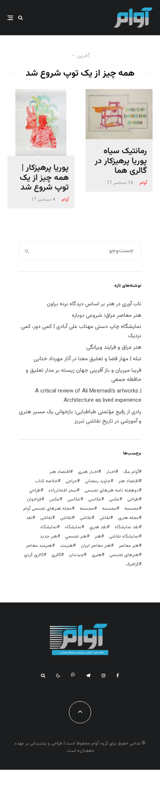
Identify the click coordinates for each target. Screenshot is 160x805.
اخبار (110, 472)
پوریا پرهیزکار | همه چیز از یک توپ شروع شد (44, 178)
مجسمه (131, 508)
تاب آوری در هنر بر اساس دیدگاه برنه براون (94, 304)
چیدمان (76, 555)
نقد (29, 518)
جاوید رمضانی (98, 481)
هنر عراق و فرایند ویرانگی (113, 347)
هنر (98, 536)
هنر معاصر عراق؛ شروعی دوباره (106, 315)
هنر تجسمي (76, 536)
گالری (56, 555)
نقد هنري (98, 527)
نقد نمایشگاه (127, 527)
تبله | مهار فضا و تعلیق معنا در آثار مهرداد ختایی (87, 359)
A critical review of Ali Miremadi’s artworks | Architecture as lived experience (88, 396)
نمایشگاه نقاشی (124, 536)
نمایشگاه (48, 527)
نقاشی (86, 518)
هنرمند (66, 545)
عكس (114, 499)
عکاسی (94, 499)
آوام (143, 183)
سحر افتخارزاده (62, 490)
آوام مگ (131, 472)
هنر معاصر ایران (96, 545)
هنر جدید (48, 536)
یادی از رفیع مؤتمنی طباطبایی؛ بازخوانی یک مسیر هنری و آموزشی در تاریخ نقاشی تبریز (80, 417)
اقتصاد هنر (59, 472)
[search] (27, 251)
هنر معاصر (129, 545)
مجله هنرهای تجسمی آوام (47, 508)
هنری (97, 555)
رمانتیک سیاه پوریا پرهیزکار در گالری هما (121, 161)
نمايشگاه (73, 527)
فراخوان (34, 499)
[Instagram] (103, 675)
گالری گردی (34, 555)
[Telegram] (88, 675)
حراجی (71, 481)
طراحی (133, 499)
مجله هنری (128, 518)
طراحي (35, 490)
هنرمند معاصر (39, 545)
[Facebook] (118, 675)
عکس (54, 499)
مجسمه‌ (87, 508)
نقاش (104, 518)
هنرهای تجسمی (124, 555)
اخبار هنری (88, 472)
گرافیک (132, 564)
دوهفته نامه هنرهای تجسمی (111, 490)
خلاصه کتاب (46, 481)
